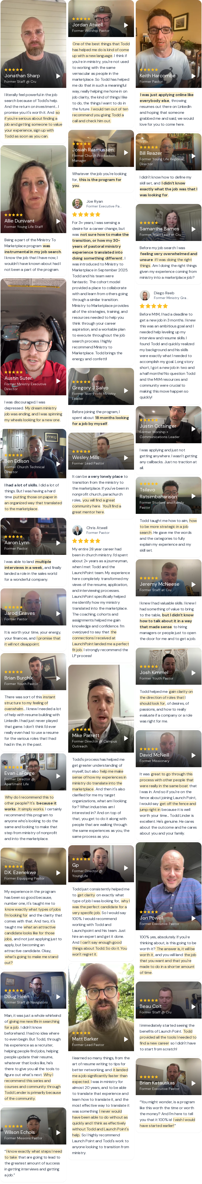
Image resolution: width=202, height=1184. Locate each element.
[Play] (58, 76)
